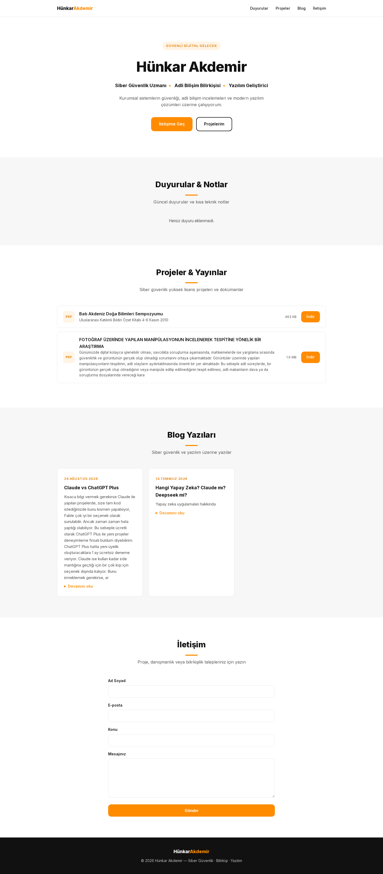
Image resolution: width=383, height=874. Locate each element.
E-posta (115, 705)
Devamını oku (80, 586)
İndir (310, 317)
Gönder (192, 810)
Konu (113, 729)
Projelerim (214, 124)
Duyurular (259, 8)
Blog (302, 8)
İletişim (319, 8)
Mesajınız (117, 754)
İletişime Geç (172, 124)
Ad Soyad (117, 680)
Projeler (283, 8)
